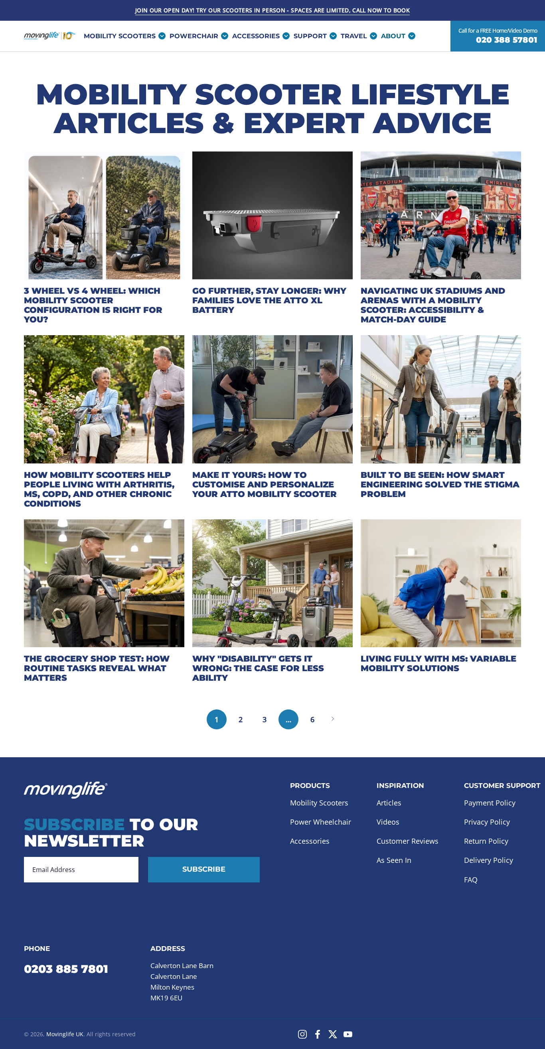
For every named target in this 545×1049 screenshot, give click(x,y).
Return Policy (486, 841)
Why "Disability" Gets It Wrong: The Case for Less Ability (258, 668)
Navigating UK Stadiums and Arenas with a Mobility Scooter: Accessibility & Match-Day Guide (433, 305)
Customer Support (502, 786)
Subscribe (203, 869)
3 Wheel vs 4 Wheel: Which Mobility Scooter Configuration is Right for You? (93, 305)
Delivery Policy (488, 860)
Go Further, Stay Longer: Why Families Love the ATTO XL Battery (269, 300)
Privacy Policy (487, 822)
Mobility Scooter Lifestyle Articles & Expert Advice (272, 108)
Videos (388, 822)
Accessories (310, 841)
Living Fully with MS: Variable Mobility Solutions (438, 663)
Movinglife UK (64, 1034)
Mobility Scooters (319, 802)
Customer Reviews (407, 841)
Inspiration (400, 786)
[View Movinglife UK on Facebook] (317, 1034)
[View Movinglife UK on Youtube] (348, 1034)
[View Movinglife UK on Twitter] (332, 1034)
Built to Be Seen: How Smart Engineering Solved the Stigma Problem (440, 484)
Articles (389, 802)
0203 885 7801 (66, 969)
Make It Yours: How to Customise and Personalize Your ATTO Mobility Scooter (264, 484)
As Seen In (394, 860)
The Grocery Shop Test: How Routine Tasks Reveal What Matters (97, 668)
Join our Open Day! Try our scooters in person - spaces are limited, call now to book (272, 10)
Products (310, 786)
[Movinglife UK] (50, 36)
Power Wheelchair (320, 822)
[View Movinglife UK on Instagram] (302, 1034)
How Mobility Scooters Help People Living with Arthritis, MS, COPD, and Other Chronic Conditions (99, 489)
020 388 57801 (506, 40)
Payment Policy (489, 802)
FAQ (471, 879)
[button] (313, 36)
